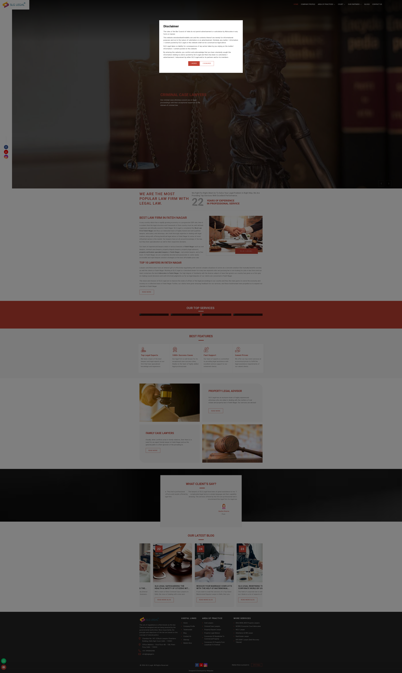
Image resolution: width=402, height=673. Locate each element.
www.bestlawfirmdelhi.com (183, 38)
